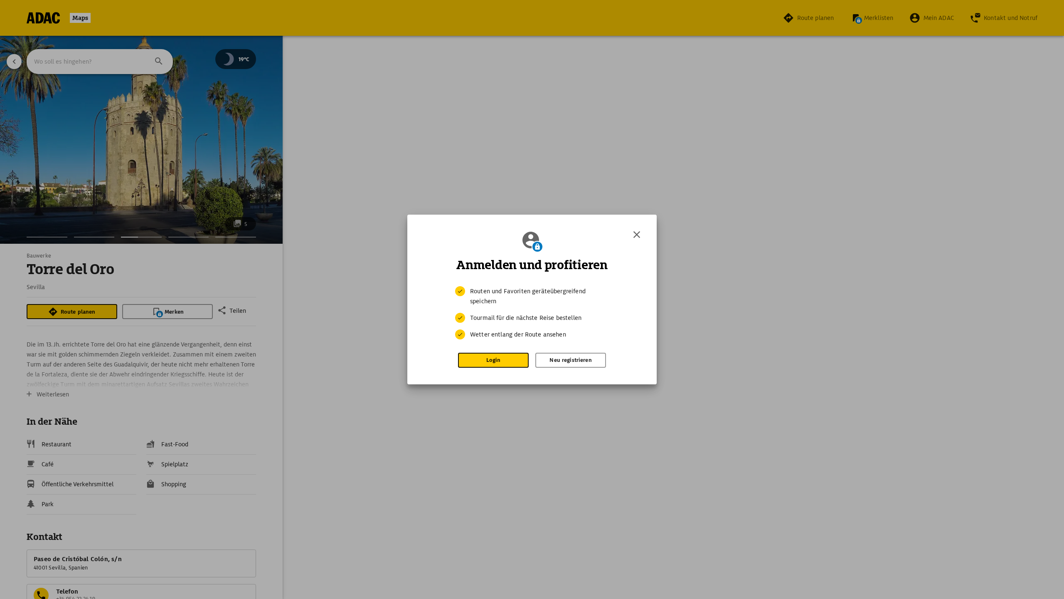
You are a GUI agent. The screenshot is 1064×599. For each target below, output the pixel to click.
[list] (532, 312)
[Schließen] (637, 235)
